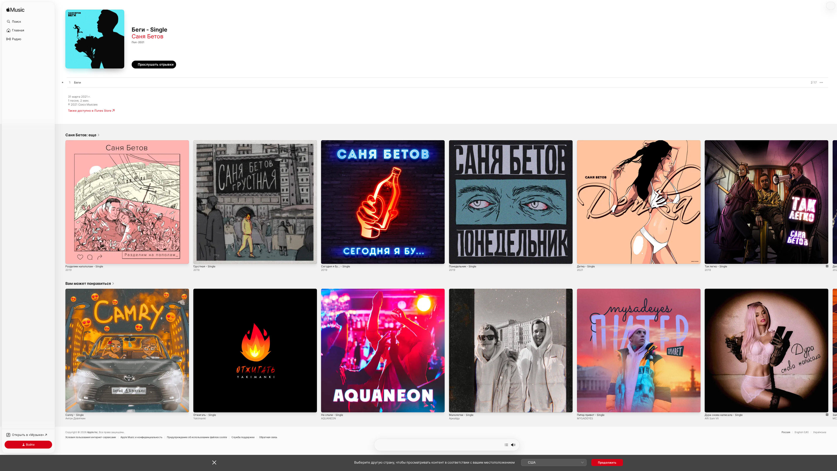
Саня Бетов (147, 36)
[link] (82, 135)
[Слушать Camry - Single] (71, 406)
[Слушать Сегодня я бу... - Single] (326, 258)
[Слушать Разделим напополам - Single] (71, 258)
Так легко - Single (717, 142)
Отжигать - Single (205, 290)
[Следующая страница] (833, 202)
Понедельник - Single (464, 142)
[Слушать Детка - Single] (582, 258)
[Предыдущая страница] (61, 202)
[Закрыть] (214, 462)
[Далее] (506, 445)
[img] (15, 9)
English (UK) (802, 432)
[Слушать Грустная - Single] (199, 258)
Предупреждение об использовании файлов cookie (197, 437)
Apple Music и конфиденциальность (141, 437)
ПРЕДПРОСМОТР (807, 82)
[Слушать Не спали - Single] (326, 406)
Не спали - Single (333, 290)
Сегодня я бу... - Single (337, 142)
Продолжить (607, 462)
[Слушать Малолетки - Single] (454, 406)
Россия (786, 432)
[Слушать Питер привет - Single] (582, 406)
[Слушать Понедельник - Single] (454, 258)
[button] (28, 21)
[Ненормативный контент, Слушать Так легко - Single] (710, 258)
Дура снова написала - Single (725, 290)
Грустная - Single (205, 142)
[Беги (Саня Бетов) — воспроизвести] (69, 83)
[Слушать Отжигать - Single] (199, 406)
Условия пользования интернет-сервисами (90, 437)
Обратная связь (268, 437)
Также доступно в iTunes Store (89, 110)
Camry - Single (75, 290)
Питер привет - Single (592, 290)
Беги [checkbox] (77, 82)
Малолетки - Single (462, 290)
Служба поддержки (243, 437)
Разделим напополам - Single (86, 142)
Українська (819, 432)
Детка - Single (587, 142)
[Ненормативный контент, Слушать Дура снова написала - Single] (710, 406)
